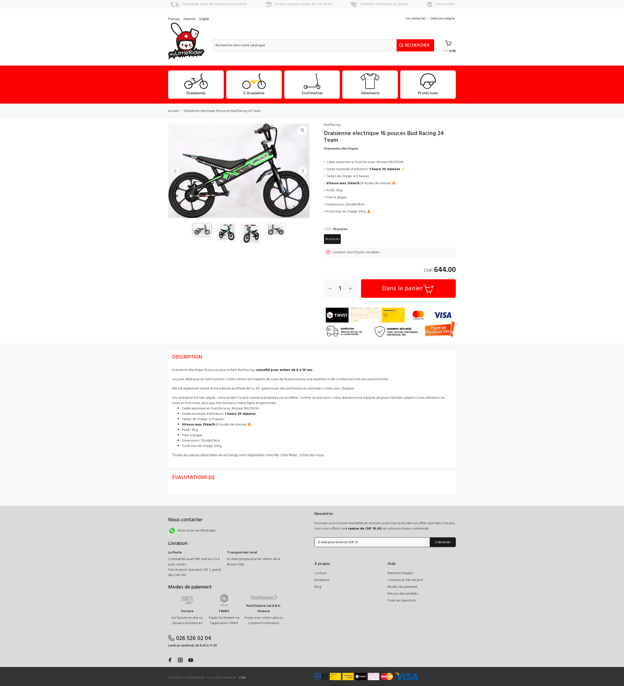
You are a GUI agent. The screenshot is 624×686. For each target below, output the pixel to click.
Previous (175, 170)
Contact (320, 573)
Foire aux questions (402, 600)
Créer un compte (442, 18)
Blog (317, 587)
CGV (242, 678)
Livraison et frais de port (405, 580)
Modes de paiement (403, 587)
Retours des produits (403, 594)
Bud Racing (332, 125)
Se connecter (416, 18)
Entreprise (321, 580)
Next (302, 170)
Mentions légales (400, 573)
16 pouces (332, 239)
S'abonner (443, 542)
